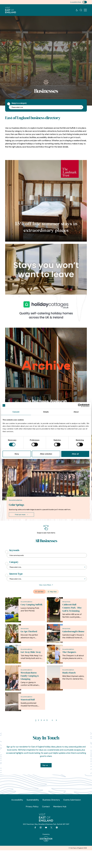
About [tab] (76, 412)
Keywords (14, 550)
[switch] (35, 444)
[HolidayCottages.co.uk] (46, 284)
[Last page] (56, 720)
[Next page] (52, 720)
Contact (46, 806)
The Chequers (69, 652)
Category (13, 562)
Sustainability (33, 800)
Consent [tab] (16, 412)
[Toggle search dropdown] (81, 10)
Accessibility (17, 800)
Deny (17, 454)
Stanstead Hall (28, 699)
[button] (85, 10)
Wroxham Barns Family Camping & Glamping (30, 675)
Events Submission (72, 800)
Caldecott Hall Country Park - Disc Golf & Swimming (72, 607)
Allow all (75, 454)
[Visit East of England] (10, 10)
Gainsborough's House (73, 631)
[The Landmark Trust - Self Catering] (46, 201)
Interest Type (16, 573)
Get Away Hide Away (31, 652)
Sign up (45, 765)
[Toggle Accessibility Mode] (84, 2)
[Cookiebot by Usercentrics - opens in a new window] (79, 405)
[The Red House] (46, 368)
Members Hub (59, 806)
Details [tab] (46, 412)
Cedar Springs (16, 504)
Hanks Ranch (69, 672)
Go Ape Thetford (29, 631)
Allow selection (46, 454)
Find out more (20, 515)
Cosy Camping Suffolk (32, 604)
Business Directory (51, 800)
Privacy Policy (32, 806)
